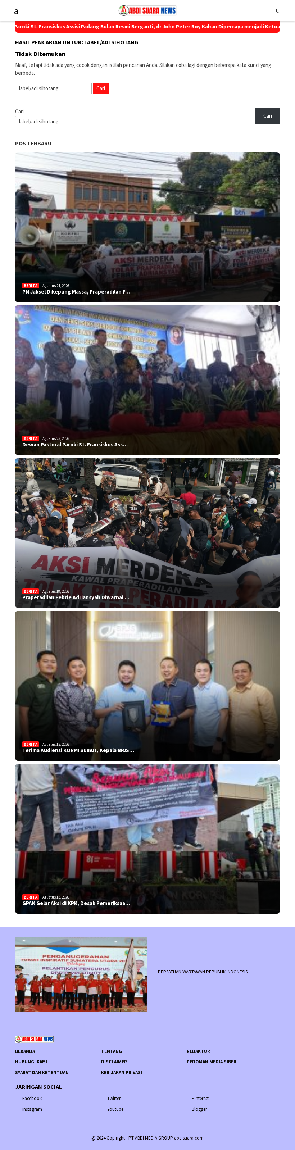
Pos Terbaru (33, 143)
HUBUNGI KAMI (31, 1062)
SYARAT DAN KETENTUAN (42, 1072)
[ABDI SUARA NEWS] (147, 9)
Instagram (32, 1109)
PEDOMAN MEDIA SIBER (211, 1062)
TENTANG (111, 1051)
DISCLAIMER (114, 1062)
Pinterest (200, 1098)
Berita (30, 285)
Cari (19, 111)
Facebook (32, 1098)
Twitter (114, 1098)
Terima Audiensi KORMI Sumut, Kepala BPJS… (78, 750)
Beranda (25, 1051)
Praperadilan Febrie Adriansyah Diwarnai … (76, 597)
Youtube (115, 1109)
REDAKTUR (198, 1051)
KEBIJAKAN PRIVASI (121, 1072)
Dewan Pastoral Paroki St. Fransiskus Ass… (75, 444)
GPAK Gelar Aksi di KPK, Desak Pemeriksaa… (76, 903)
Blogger (199, 1109)
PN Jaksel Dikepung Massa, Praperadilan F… (76, 291)
